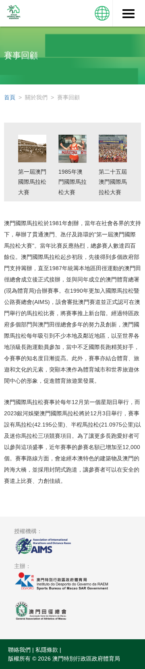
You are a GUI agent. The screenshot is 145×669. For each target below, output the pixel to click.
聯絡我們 (19, 649)
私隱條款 (46, 649)
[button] (102, 13)
